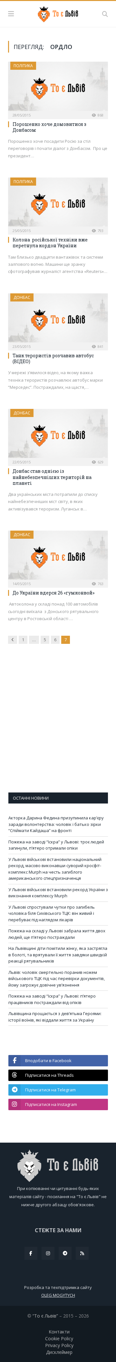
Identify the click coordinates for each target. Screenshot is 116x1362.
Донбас (22, 297)
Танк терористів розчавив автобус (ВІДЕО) (53, 358)
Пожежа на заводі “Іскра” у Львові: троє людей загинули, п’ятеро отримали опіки (56, 845)
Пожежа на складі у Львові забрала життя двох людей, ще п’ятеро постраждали (56, 934)
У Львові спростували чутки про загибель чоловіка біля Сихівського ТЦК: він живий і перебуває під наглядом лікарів (51, 913)
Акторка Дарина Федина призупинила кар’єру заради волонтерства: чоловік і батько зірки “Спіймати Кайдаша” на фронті (56, 824)
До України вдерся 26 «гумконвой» (53, 593)
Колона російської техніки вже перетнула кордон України (50, 243)
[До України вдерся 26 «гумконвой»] (58, 557)
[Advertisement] (58, 722)
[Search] (105, 14)
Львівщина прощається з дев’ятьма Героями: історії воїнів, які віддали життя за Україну (55, 1017)
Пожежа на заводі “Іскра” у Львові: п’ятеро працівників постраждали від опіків (52, 999)
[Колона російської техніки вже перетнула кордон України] (58, 204)
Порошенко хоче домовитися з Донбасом (49, 127)
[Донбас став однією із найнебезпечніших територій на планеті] (58, 435)
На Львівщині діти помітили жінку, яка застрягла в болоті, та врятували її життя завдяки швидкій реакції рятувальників (57, 954)
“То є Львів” (45, 1316)
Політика (23, 65)
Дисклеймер (59, 1352)
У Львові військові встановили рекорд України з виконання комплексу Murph (58, 893)
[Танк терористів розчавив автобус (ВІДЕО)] (58, 319)
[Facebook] (30, 1253)
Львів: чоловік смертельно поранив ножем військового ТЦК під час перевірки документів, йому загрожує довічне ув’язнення (56, 978)
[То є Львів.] (58, 13)
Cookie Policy (59, 1338)
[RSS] (82, 1253)
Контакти (59, 1332)
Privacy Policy (59, 1345)
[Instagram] (48, 1253)
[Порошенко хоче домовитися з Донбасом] (58, 88)
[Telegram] (65, 1253)
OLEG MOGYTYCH (58, 1295)
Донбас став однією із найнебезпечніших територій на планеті (52, 477)
